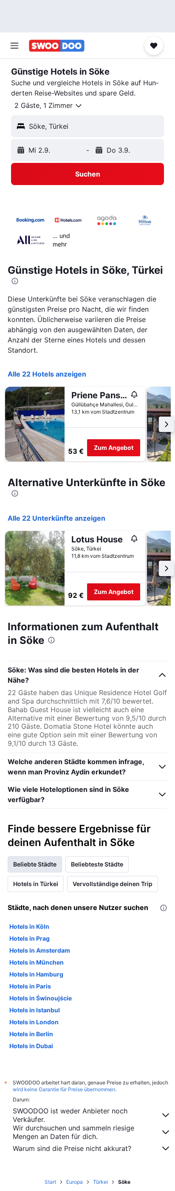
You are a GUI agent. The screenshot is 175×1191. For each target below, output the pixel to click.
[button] (14, 45)
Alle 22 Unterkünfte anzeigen (56, 518)
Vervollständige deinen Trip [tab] (112, 883)
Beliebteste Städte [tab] (97, 864)
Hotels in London (34, 1022)
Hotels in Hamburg (36, 974)
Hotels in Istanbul (34, 1010)
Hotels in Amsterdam (39, 950)
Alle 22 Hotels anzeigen (47, 374)
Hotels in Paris (30, 986)
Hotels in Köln (29, 926)
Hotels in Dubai (31, 1045)
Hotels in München (36, 962)
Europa (74, 1182)
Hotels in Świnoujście (40, 998)
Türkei (100, 1182)
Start (50, 1182)
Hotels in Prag (29, 938)
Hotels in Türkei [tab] (35, 883)
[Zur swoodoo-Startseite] (57, 46)
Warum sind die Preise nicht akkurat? (72, 1148)
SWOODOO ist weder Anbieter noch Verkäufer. (70, 1115)
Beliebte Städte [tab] (34, 864)
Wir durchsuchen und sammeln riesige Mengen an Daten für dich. (73, 1132)
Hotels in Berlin (31, 1033)
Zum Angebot (113, 447)
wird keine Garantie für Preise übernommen (64, 1089)
